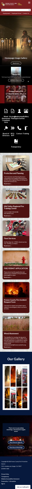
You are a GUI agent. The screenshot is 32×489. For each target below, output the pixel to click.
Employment (6, 13)
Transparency (5, 476)
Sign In (3, 483)
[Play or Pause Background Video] (28, 81)
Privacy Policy (5, 474)
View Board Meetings (16, 447)
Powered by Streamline (8, 481)
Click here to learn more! (16, 80)
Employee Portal (16, 13)
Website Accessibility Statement (10, 479)
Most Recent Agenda (16, 442)
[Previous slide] (2, 41)
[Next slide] (29, 41)
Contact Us (26, 13)
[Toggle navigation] (29, 2)
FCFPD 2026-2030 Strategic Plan (16, 97)
